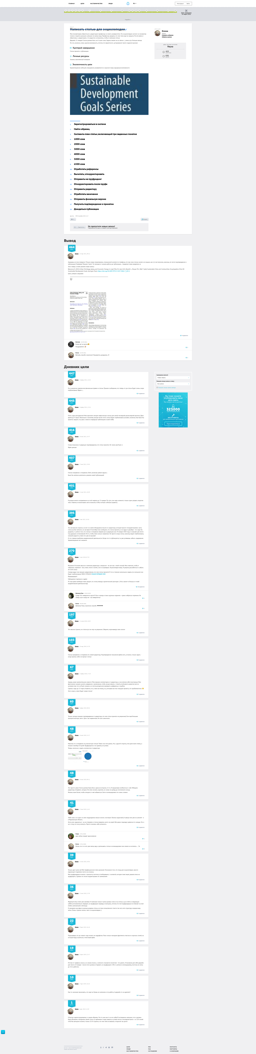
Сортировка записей (162, 375)
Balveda (78, 342)
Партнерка (173, 1049)
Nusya (77, 834)
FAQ (149, 1049)
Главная (71, 3)
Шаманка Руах (80, 593)
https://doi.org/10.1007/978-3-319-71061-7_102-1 (114, 271)
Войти (188, 3)
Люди (110, 3)
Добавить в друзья (167, 37)
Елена (165, 31)
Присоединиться (173, 424)
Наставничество (96, 3)
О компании (174, 1051)
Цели (82, 3)
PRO (149, 1047)
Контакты (173, 1047)
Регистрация (180, 3)
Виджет (145, 219)
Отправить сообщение (167, 35)
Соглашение (152, 1051)
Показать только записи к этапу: (165, 381)
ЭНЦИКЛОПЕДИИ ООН (99, 574)
